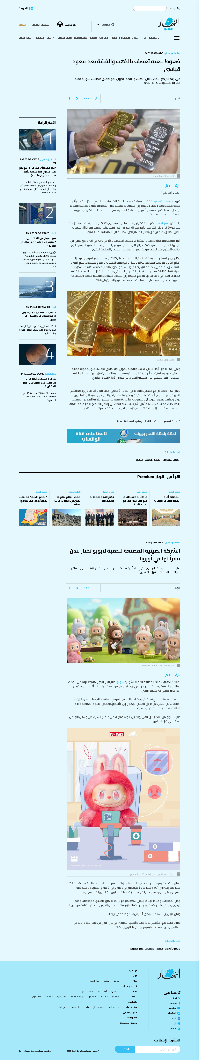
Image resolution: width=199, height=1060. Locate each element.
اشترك (22, 24)
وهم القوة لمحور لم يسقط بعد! (102, 498)
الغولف (49, 997)
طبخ (87, 1007)
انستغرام (172, 1013)
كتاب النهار (174, 492)
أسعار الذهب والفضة (158, 201)
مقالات (104, 37)
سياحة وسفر (76, 1007)
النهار (177, 98)
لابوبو (120, 681)
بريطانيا (149, 948)
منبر (98, 991)
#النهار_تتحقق (44, 37)
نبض (174, 1018)
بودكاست (70, 25)
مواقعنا (106, 24)
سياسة (116, 981)
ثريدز (174, 1023)
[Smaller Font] (176, 186)
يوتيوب (172, 1008)
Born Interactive (26, 1051)
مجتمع (106, 981)
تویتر (174, 998)
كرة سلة (104, 997)
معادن (167, 459)
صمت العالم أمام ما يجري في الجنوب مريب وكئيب (67, 500)
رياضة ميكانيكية (77, 997)
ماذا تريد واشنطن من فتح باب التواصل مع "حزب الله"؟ (134, 500)
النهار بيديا (25, 37)
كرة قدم (115, 997)
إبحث (172, 8)
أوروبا (168, 948)
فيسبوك (173, 1003)
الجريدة (23, 8)
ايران (144, 37)
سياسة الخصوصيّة (128, 1023)
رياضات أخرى (37, 997)
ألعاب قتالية (61, 997)
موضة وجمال (98, 1007)
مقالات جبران (87, 991)
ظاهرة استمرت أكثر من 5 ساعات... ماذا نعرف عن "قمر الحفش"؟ (39, 382)
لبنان (135, 37)
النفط (139, 459)
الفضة (157, 459)
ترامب (148, 459)
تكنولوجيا (80, 37)
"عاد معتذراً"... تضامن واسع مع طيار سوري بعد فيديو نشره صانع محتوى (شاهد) (37, 171)
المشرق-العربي (47, 159)
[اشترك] (123, 436)
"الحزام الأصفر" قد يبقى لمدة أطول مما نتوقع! (33, 498)
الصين (159, 948)
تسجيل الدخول (41, 24)
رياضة (93, 37)
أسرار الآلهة (94, 981)
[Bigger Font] (168, 186)
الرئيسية (154, 37)
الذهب (176, 459)
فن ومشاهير (114, 1007)
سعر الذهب (162, 223)
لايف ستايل (64, 37)
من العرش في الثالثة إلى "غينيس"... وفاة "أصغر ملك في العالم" (38, 242)
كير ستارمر (136, 948)
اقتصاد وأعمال (120, 37)
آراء (105, 991)
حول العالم (50, 374)
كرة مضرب (92, 997)
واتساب (172, 1028)
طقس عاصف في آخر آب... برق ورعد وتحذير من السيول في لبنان (39, 316)
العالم (52, 233)
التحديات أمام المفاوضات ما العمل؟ (167, 498)
